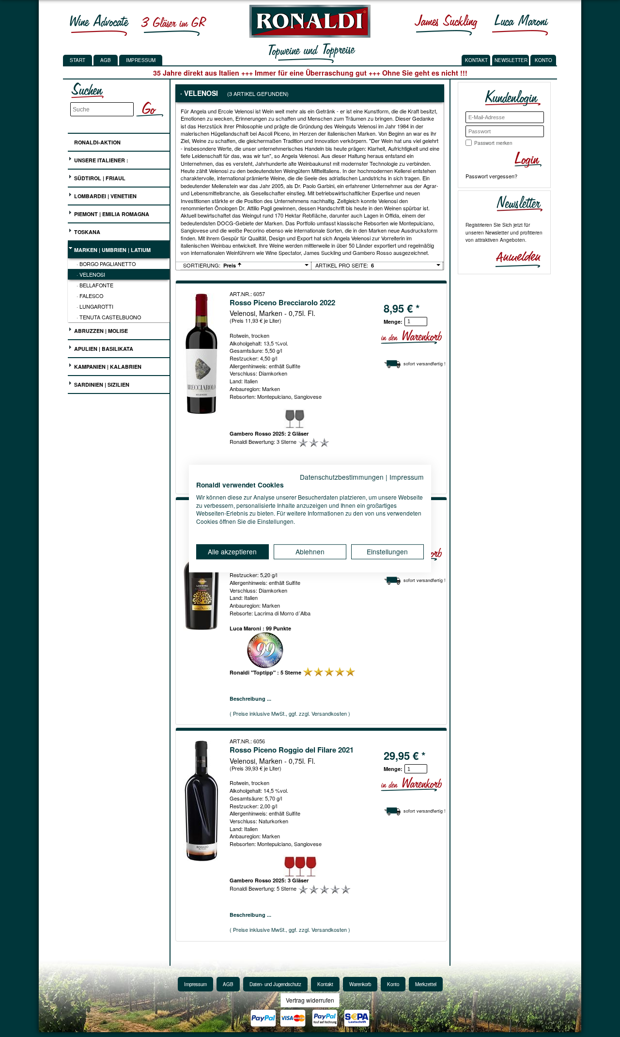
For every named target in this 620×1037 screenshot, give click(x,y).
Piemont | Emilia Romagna (111, 214)
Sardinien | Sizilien (101, 384)
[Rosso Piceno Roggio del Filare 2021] (202, 801)
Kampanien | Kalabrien (107, 366)
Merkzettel (425, 984)
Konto (393, 984)
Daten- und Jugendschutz (275, 984)
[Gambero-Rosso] (173, 24)
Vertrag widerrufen (310, 1000)
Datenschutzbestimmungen (342, 477)
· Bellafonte (95, 285)
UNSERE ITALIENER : (100, 160)
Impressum (140, 60)
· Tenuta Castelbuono (109, 317)
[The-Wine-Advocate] (99, 24)
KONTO (543, 60)
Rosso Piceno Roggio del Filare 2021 (292, 749)
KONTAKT (476, 60)
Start (77, 60)
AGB (105, 60)
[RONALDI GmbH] (307, 35)
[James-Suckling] (446, 24)
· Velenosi (91, 274)
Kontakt (325, 984)
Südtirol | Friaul (99, 178)
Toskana (86, 232)
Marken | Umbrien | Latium (112, 249)
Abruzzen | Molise (100, 330)
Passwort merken (493, 143)
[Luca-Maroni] (520, 24)
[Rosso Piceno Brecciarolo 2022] (202, 353)
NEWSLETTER (511, 60)
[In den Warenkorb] (411, 337)
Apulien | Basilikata (103, 348)
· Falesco (90, 295)
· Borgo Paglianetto (106, 263)
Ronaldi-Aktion (97, 142)
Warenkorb (360, 984)
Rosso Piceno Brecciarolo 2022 (282, 302)
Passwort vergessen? (491, 176)
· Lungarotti (95, 306)
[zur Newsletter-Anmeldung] (514, 258)
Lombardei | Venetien (105, 196)
